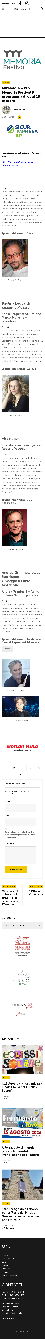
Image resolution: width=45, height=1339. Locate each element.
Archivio (6, 82)
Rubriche (6, 1272)
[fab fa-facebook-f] (19, 3)
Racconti (6, 1269)
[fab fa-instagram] (26, 3)
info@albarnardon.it (16, 1298)
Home (5, 1255)
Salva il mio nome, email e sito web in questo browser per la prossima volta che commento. (20, 834)
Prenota (7, 649)
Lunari (4, 1262)
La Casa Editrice (9, 1258)
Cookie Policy (8, 1318)
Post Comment (16, 869)
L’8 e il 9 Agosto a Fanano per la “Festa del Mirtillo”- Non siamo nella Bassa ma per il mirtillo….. (20, 1214)
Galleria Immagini (9, 1276)
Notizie (5, 1265)
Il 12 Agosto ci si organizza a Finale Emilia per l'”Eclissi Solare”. (22, 1087)
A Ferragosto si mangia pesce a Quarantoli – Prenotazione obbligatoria (21, 1151)
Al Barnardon (19, 109)
